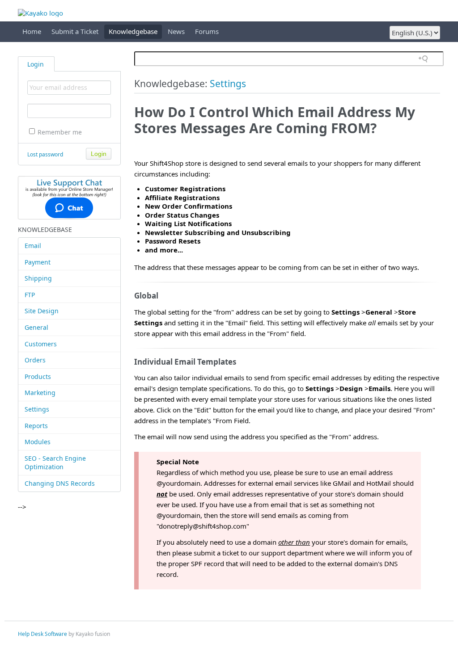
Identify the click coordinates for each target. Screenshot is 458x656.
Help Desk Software (42, 634)
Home (31, 31)
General (36, 327)
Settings (37, 409)
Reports (36, 425)
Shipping (38, 278)
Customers (41, 344)
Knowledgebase (133, 31)
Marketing (40, 392)
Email (33, 245)
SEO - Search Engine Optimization (55, 462)
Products (38, 376)
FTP (30, 294)
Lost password (45, 154)
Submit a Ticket (74, 31)
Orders (35, 360)
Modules (38, 441)
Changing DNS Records (60, 483)
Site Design (42, 311)
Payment (38, 262)
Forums (207, 31)
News (176, 31)
